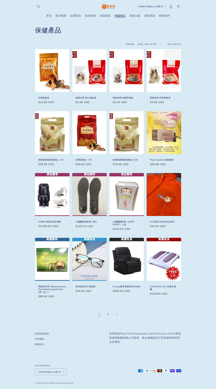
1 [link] (99, 314)
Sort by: (130, 44)
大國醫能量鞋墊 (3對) (86, 221)
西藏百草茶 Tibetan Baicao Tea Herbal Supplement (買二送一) (52, 289)
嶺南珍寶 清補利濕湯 (123, 98)
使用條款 (39, 338)
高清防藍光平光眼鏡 (86, 286)
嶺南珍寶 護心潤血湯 (86, 98)
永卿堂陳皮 (43, 98)
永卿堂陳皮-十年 (84, 159)
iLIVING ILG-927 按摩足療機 (163, 288)
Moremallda (48, 383)
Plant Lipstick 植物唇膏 (162, 159)
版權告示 (39, 344)
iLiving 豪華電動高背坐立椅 (126, 286)
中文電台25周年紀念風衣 (162, 221)
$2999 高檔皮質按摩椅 (49, 221)
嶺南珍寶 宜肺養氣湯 (160, 98)
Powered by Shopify (64, 383)
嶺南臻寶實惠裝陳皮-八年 (51, 159)
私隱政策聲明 (42, 333)
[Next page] (116, 314)
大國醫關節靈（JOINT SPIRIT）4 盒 (123, 223)
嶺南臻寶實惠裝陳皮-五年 (125, 159)
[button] (38, 6)
